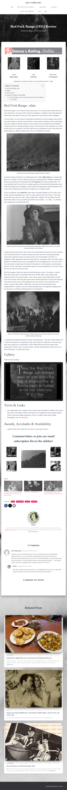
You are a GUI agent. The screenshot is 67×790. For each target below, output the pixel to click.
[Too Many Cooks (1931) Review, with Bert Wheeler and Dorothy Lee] (53, 486)
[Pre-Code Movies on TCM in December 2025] (33, 741)
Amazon (31, 429)
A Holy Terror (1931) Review (31, 492)
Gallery (8, 90)
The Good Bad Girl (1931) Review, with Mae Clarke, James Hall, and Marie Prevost (13, 493)
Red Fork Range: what (12, 88)
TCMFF (39, 11)
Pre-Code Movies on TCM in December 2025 (21, 766)
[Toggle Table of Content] (42, 85)
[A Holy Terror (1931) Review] (33, 486)
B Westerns (24, 417)
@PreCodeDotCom (33, 531)
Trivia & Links (10, 93)
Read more (10, 664)
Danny (15, 566)
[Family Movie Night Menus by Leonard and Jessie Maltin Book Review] (33, 633)
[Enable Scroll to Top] (64, 787)
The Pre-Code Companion (27, 11)
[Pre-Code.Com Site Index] (11, 466)
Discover (54, 7)
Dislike (27, 501)
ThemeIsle (60, 786)
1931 (13, 501)
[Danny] (33, 516)
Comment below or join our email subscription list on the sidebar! (26, 97)
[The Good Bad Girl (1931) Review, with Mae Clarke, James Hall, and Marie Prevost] (13, 486)
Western (34, 501)
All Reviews (20, 501)
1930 (8, 710)
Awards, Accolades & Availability (15, 95)
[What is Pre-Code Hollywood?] (11, 452)
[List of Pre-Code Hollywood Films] (55, 452)
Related (15, 99)
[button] (34, 7)
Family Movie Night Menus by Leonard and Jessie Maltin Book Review (29, 658)
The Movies (42, 7)
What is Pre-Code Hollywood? (25, 7)
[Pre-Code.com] (33, 3)
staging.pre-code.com (10, 529)
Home (11, 7)
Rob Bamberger (16, 551)
